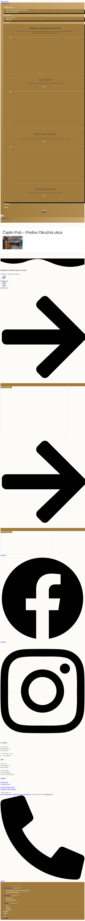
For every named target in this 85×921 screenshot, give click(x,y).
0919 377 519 (4, 288)
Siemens (8, 907)
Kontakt (6, 207)
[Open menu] (2, 220)
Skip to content (4, 1)
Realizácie (6, 204)
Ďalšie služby (6, 895)
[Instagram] (3, 216)
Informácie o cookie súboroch (8, 789)
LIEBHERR (8, 909)
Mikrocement (9, 19)
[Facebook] (2, 216)
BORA (44, 211)
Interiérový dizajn (7, 888)
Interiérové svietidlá (10, 17)
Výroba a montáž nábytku (12, 12)
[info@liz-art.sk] (3, 279)
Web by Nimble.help (6, 794)
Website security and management (21, 794)
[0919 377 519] (3, 286)
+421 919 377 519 (5, 784)
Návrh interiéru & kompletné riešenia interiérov (17, 10)
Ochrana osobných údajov (7, 787)
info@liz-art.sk (4, 281)
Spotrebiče (5, 903)
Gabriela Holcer (48, 794)
